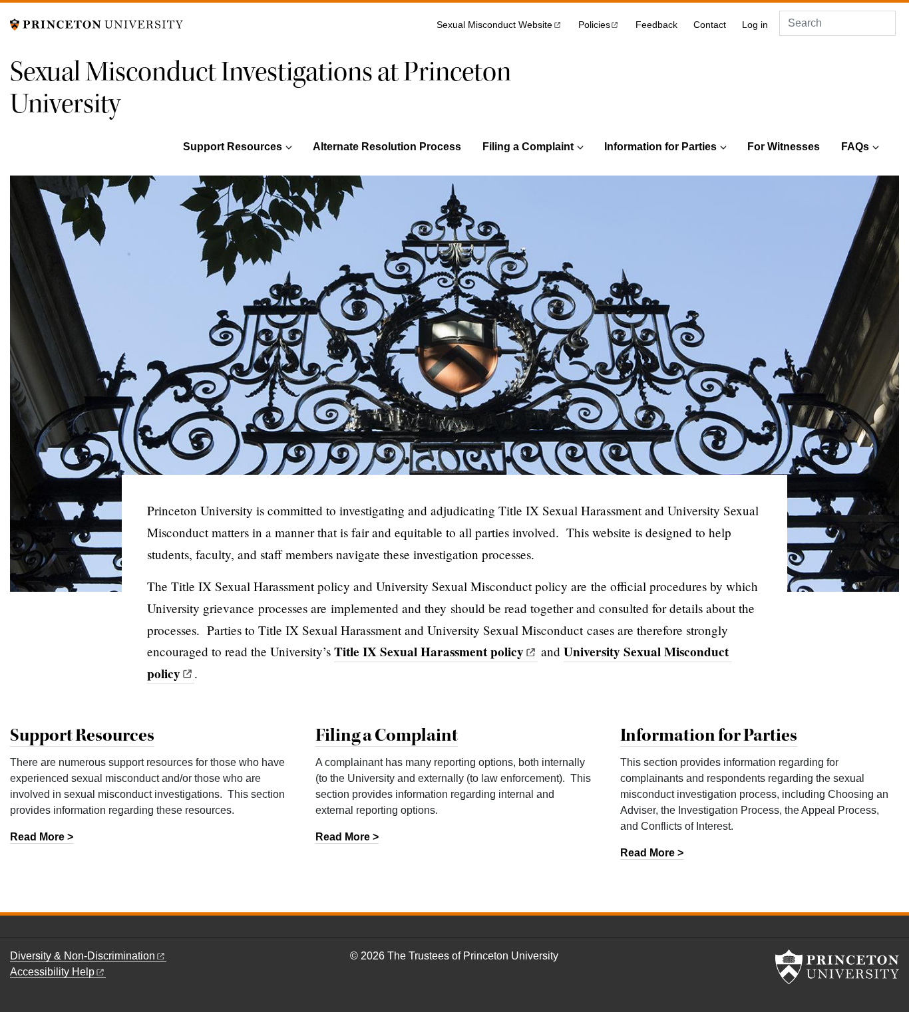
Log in (755, 25)
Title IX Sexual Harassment (429, 651)
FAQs (855, 146)
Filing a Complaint (528, 146)
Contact (709, 25)
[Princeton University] (96, 23)
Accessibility (52, 971)
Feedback (656, 25)
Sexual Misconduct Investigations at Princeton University (260, 88)
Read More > (41, 836)
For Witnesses (783, 146)
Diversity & (82, 955)
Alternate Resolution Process (387, 146)
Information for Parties (660, 146)
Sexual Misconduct (494, 25)
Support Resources (232, 146)
